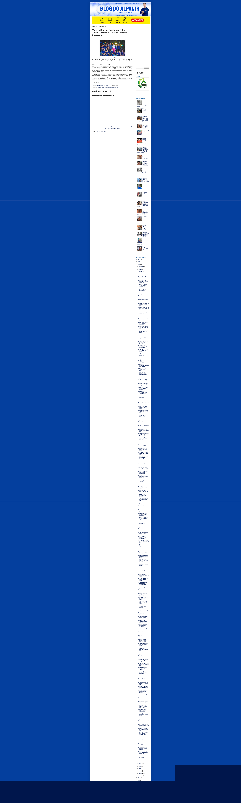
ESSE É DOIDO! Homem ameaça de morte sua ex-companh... (143, 274)
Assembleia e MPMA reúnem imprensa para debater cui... (143, 338)
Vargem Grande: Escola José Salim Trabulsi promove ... (143, 396)
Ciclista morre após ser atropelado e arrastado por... (143, 300)
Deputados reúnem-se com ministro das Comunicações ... (142, 289)
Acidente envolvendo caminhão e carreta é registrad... (143, 468)
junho (140, 766)
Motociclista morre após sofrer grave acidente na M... (143, 702)
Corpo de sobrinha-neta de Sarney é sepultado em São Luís (145, 227)
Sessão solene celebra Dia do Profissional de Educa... (143, 407)
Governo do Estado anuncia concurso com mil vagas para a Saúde (145, 234)
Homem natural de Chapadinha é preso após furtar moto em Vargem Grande (143, 133)
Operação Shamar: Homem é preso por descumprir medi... (142, 640)
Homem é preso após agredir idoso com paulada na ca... (142, 744)
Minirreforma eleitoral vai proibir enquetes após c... (143, 687)
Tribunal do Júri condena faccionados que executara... (143, 495)
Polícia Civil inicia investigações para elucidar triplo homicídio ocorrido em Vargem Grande (143, 119)
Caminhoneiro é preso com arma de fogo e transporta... (142, 748)
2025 (139, 261)
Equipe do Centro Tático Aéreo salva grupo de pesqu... (143, 587)
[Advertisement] (142, 45)
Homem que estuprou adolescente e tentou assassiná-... (143, 752)
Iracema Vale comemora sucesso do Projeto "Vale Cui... (143, 422)
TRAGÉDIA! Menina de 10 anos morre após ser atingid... (143, 737)
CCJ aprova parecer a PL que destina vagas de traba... (143, 683)
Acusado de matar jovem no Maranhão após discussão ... (143, 400)
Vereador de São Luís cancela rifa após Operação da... (142, 285)
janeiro (140, 775)
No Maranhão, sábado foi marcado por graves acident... (143, 403)
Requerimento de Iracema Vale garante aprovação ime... (143, 476)
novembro (141, 267)
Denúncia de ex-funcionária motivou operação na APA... (142, 656)
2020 (139, 780)
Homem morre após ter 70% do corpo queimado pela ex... (143, 442)
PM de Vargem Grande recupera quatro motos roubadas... (143, 548)
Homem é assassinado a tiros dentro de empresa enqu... (143, 472)
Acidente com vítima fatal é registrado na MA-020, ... (143, 331)
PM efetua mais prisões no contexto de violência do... (143, 522)
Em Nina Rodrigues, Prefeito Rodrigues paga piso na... (142, 438)
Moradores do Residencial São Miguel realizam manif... (143, 365)
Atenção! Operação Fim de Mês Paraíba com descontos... (143, 354)
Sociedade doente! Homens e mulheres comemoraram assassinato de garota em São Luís (142, 195)
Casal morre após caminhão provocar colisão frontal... (142, 346)
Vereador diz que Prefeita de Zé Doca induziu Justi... (143, 518)
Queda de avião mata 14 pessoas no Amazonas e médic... (143, 564)
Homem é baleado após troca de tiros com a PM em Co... (143, 529)
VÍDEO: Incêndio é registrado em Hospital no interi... (143, 560)
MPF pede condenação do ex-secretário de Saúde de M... (143, 629)
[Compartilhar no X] (115, 85)
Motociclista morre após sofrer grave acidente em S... (143, 729)
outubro (140, 269)
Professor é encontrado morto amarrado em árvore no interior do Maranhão (142, 187)
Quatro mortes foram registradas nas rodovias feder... (142, 710)
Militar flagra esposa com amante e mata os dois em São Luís (145, 180)
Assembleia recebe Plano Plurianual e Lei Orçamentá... (143, 358)
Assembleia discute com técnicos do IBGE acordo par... (143, 625)
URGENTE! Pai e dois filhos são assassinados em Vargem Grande (143, 103)
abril (140, 770)
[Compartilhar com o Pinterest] (117, 85)
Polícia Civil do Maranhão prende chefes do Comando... (143, 691)
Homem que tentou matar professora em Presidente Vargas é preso (145, 163)
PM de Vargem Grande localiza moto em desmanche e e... (143, 415)
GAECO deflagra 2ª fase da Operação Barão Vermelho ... (143, 380)
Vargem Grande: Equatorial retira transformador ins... (142, 373)
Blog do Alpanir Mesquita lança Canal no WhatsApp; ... (143, 323)
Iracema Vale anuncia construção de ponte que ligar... (142, 668)
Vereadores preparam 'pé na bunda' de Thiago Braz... (145, 157)
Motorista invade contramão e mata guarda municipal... (142, 392)
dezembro (141, 266)
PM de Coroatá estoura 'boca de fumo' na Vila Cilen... (143, 327)
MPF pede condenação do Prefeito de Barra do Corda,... (143, 695)
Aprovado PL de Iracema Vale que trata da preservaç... (143, 606)
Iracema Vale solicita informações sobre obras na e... (142, 514)
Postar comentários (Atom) (101, 131)
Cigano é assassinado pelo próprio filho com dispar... (143, 545)
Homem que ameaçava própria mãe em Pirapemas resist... (143, 613)
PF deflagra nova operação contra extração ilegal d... (142, 293)
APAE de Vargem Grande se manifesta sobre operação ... (143, 672)
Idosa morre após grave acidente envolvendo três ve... (143, 510)
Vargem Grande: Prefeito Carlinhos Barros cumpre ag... (143, 457)
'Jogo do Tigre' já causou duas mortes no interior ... (143, 679)
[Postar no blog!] (114, 85)
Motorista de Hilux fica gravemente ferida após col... (142, 621)
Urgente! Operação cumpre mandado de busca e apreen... (143, 676)
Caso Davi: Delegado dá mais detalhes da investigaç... (143, 579)
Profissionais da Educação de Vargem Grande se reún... (143, 698)
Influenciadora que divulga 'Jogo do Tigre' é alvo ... (143, 369)
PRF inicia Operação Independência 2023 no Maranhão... (143, 760)
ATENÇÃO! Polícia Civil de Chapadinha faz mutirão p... (143, 660)
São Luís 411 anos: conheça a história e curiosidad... (142, 740)
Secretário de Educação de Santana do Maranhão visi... (143, 342)
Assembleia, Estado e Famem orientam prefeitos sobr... (142, 526)
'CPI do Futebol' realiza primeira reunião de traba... (143, 499)
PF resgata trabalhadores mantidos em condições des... (143, 664)
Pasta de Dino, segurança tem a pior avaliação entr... (143, 304)
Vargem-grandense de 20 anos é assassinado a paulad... (143, 721)
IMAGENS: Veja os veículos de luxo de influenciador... (142, 361)
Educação (99, 87)
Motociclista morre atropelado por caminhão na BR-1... (142, 568)
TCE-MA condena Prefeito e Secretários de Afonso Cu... (143, 461)
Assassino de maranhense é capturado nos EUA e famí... (143, 649)
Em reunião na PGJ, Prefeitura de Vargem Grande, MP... (143, 281)
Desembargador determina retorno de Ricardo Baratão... (143, 296)
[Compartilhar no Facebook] (116, 85)
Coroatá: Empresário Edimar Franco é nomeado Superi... (142, 583)
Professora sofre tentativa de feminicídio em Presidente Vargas (145, 126)
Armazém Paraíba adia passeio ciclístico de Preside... (143, 571)
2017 (139, 785)
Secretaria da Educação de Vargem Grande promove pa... (143, 653)
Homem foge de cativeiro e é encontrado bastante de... (143, 319)
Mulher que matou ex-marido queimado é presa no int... (142, 419)
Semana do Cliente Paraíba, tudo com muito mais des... (142, 706)
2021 (139, 779)
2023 (139, 264)
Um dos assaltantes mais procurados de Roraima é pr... (143, 725)
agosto (140, 763)
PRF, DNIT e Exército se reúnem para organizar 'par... (143, 377)
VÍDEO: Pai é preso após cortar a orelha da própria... (143, 533)
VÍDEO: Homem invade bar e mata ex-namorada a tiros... (143, 733)
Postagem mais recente (97, 126)
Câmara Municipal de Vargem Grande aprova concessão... (143, 277)
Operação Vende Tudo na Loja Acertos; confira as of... (143, 308)
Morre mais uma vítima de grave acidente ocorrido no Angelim (145, 170)
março (140, 771)
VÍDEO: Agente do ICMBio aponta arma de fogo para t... (143, 714)
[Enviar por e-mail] (112, 85)
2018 (139, 784)
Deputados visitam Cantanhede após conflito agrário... (142, 537)
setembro (141, 271)
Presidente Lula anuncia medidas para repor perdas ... (143, 644)
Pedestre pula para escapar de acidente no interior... (143, 575)
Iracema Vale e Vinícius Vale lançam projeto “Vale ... (143, 632)
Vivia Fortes (115, 87)
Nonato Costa (104, 87)
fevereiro (140, 773)
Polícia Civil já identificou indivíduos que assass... (143, 636)
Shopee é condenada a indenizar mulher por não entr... (143, 315)
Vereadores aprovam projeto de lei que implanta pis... (142, 594)
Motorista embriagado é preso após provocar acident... (143, 556)
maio (140, 768)
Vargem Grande (110, 87)
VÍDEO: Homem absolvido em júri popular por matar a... (143, 602)
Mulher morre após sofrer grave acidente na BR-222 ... (143, 411)
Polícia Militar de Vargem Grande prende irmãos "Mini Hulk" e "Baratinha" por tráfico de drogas (143, 220)
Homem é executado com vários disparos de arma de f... (143, 426)
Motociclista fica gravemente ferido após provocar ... (142, 503)
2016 (139, 787)
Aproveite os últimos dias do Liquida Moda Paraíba (143, 598)
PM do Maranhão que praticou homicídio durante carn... (142, 449)
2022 (139, 777)
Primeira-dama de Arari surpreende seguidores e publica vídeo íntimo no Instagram (142, 212)
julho (140, 764)
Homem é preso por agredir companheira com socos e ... (143, 484)
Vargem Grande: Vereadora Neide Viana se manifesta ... (143, 552)
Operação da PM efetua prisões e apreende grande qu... (143, 384)
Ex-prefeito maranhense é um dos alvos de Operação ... (143, 335)
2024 (139, 263)
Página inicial (112, 126)
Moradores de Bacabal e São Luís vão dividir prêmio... (143, 718)
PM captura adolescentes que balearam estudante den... (143, 434)
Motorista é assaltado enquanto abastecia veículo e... (142, 487)
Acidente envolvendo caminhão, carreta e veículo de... (142, 756)
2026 (139, 259)
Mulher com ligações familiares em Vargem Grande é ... (143, 312)
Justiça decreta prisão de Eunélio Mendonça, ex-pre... (143, 453)
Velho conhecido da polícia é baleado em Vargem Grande (142, 111)
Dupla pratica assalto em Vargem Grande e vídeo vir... (143, 617)
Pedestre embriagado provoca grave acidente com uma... (143, 430)
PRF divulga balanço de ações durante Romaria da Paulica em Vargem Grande (142, 150)
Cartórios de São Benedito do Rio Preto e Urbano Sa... (143, 464)
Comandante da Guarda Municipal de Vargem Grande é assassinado (142, 241)
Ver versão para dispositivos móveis (112, 128)
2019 (139, 782)
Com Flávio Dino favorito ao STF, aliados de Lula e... (143, 541)
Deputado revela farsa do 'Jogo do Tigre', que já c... (143, 610)
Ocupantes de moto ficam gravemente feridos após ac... (143, 445)
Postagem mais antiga (127, 126)
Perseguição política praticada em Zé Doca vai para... (143, 491)
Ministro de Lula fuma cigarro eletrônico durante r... (142, 590)
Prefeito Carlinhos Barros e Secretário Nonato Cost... (143, 506)
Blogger (123, 794)
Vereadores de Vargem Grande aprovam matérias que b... (143, 388)
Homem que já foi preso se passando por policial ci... (143, 350)
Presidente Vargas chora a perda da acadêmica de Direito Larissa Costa (143, 204)
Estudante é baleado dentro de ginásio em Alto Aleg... (143, 480)
